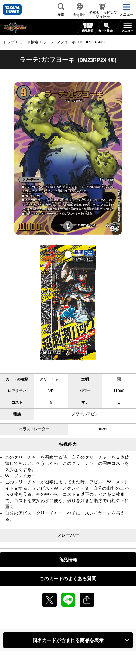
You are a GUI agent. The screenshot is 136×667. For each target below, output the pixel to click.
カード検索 (28, 42)
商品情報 (68, 559)
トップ (9, 42)
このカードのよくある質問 (68, 578)
